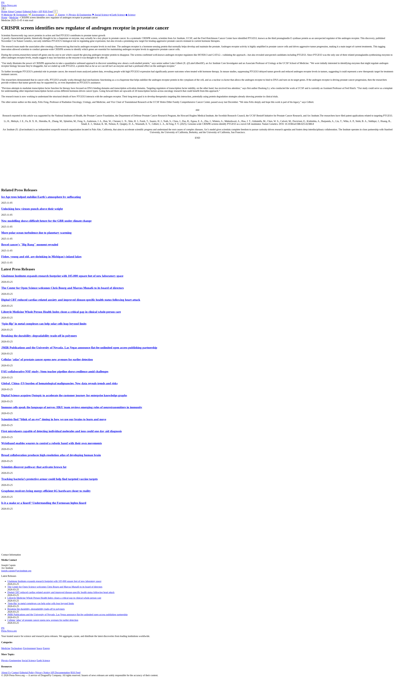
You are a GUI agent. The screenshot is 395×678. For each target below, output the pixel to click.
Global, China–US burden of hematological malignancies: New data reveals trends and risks (59, 383)
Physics (71, 14)
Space (49, 14)
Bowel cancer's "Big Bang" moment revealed (29, 244)
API (40, 11)
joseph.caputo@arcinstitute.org (16, 570)
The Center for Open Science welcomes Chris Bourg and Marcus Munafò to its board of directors (62, 287)
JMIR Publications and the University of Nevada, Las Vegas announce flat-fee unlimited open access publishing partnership (79, 347)
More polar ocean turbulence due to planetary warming (36, 232)
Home (4, 11)
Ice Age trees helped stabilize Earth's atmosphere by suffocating (41, 196)
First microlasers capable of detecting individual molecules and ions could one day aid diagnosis (61, 431)
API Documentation (60, 672)
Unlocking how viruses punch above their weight (32, 208)
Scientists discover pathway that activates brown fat (33, 467)
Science (130, 14)
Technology (20, 14)
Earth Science (117, 14)
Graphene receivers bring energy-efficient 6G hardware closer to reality (46, 490)
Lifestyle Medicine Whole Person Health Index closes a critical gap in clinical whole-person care (61, 311)
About (11, 11)
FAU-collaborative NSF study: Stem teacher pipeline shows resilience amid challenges (54, 371)
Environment (36, 14)
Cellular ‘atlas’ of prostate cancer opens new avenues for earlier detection (47, 359)
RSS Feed (48, 11)
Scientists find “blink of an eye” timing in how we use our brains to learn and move (53, 419)
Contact (18, 11)
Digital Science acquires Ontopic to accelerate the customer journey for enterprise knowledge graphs (64, 395)
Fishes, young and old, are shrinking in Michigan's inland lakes (41, 256)
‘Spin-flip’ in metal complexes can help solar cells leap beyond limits (43, 323)
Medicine (7, 14)
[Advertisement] (93, 163)
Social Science (100, 14)
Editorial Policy (30, 11)
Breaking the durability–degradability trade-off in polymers (39, 335)
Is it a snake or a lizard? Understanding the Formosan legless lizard (43, 502)
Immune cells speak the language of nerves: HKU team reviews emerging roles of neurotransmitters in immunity (71, 407)
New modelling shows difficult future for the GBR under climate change (46, 220)
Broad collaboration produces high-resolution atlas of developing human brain (51, 455)
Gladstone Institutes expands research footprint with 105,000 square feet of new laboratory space (62, 275)
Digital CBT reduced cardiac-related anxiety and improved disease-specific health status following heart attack (70, 299)
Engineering (84, 14)
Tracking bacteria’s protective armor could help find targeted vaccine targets (49, 479)
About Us (6, 672)
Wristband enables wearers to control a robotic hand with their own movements (51, 443)
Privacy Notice (42, 672)
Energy (59, 14)
